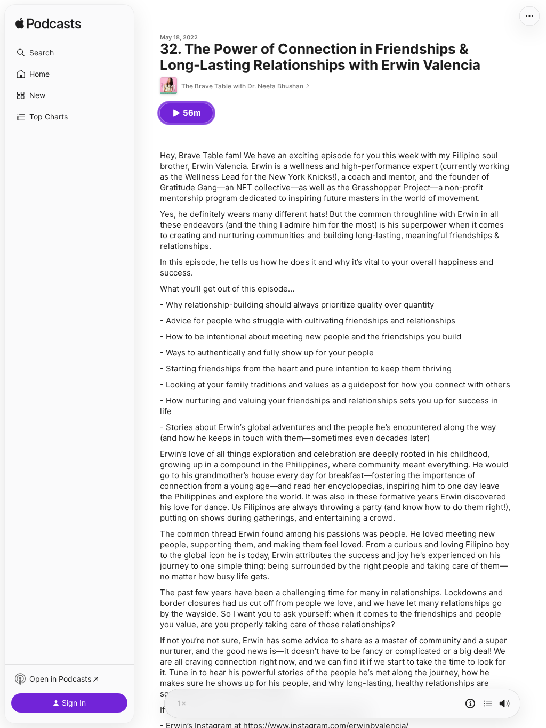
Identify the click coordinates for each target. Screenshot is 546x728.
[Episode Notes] (470, 703)
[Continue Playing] (487, 703)
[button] (69, 53)
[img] (48, 24)
